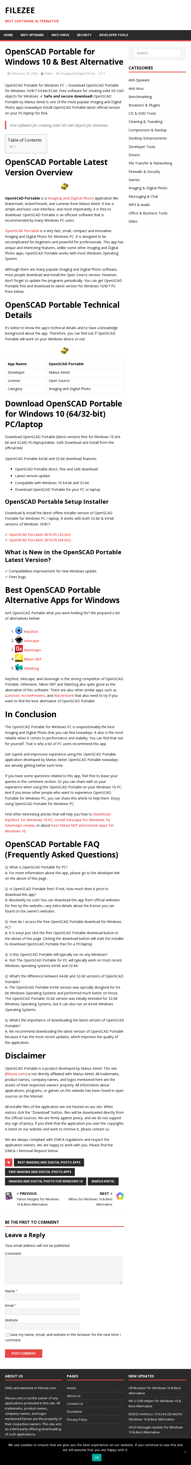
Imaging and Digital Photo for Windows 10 (46, 1181)
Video (133, 221)
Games (134, 179)
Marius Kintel (103, 1181)
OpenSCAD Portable (22, 230)
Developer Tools (113, 35)
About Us (74, 1396)
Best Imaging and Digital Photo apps (49, 1162)
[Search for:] (157, 53)
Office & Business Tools (148, 213)
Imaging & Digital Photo (78, 73)
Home (8, 35)
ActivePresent (33, 695)
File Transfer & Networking (150, 163)
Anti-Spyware (32, 35)
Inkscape (31, 640)
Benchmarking (140, 96)
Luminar (12, 695)
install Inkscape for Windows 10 (81, 819)
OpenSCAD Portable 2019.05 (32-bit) (40, 534)
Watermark (64, 695)
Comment (13, 1253)
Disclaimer (75, 1411)
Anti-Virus (60, 35)
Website (11, 1320)
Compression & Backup (148, 130)
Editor (49, 73)
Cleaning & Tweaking (145, 121)
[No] (184, 1451)
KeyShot (31, 631)
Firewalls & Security (144, 171)
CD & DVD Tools (142, 113)
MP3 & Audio (139, 204)
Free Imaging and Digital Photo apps (40, 1172)
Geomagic (32, 649)
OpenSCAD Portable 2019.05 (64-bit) (40, 540)
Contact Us (75, 1403)
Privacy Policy (77, 1419)
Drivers (134, 154)
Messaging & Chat (143, 196)
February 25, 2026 (24, 73)
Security (84, 35)
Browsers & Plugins (144, 105)
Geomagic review (19, 825)
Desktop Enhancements (148, 138)
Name (10, 1291)
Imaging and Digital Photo (71, 198)
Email (10, 1305)
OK (97, 1458)
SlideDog (31, 668)
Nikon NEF (33, 659)
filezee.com (16, 1073)
